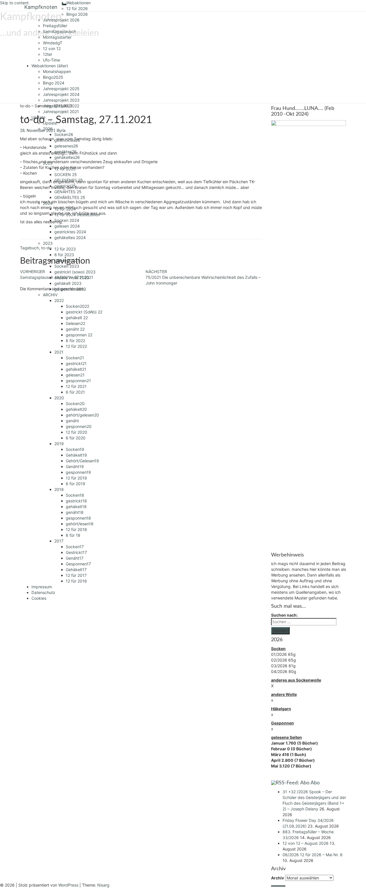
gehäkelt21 (76, 369)
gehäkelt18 (76, 506)
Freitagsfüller (55, 25)
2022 (59, 300)
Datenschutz (43, 592)
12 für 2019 (76, 477)
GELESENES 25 (68, 180)
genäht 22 (75, 329)
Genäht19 (75, 466)
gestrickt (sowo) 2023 (75, 271)
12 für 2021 (76, 386)
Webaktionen (78, 2)
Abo (315, 783)
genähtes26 (65, 151)
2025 (48, 163)
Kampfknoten (40, 7)
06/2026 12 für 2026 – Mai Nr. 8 (313, 854)
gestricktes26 (67, 140)
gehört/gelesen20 (82, 415)
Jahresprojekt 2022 (61, 105)
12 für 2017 (76, 575)
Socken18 (75, 495)
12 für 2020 (76, 432)
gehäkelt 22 (77, 317)
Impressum (41, 586)
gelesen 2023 (67, 260)
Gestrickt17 (76, 552)
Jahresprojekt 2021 (61, 111)
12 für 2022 (76, 346)
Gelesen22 (75, 323)
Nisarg (103, 885)
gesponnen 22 (79, 334)
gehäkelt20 (76, 409)
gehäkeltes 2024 (70, 237)
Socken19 (75, 449)
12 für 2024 (65, 208)
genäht (72, 420)
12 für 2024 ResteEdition (77, 214)
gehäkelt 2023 (67, 283)
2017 (58, 540)
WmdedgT (52, 42)
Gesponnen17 (78, 563)
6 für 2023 (64, 254)
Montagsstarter (57, 37)
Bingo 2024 (53, 82)
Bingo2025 (53, 77)
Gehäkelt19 (76, 455)
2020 (59, 397)
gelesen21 (75, 374)
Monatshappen (57, 71)
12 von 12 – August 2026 (306, 843)
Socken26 (63, 134)
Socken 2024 (66, 220)
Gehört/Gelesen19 (82, 460)
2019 (59, 443)
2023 (48, 243)
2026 (48, 128)
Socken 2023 (66, 266)
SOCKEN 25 (65, 174)
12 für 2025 (65, 168)
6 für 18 (73, 535)
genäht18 (74, 512)
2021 (58, 352)
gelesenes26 (66, 145)
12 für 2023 (65, 248)
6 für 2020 (75, 437)
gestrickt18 (76, 500)
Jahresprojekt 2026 (61, 19)
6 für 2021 (75, 392)
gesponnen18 (78, 518)
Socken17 (75, 546)
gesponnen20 (79, 426)
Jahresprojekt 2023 (61, 100)
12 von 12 (52, 48)
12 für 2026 (77, 8)
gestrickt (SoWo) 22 (84, 311)
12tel (47, 54)
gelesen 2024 (67, 226)
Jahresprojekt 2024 (61, 94)
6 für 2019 (75, 483)
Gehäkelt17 (76, 569)
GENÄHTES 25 (67, 191)
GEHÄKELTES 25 (69, 197)
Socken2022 (77, 306)
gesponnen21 (78, 380)
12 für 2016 (76, 581)
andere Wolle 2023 (71, 277)
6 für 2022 (75, 340)
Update (38, 117)
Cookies (38, 598)
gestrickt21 (76, 363)
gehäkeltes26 (67, 157)
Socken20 (75, 403)
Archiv (277, 877)
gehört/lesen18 (80, 523)
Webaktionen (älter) (49, 65)
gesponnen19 (78, 472)
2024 (48, 203)
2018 (59, 489)
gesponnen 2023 (70, 289)
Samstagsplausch (59, 31)
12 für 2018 (76, 529)
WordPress (68, 885)
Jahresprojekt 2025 (61, 88)
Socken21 (75, 357)
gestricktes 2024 (70, 231)
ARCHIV (50, 294)
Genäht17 (74, 558)
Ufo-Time (51, 60)
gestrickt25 (65, 185)
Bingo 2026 (77, 14)
